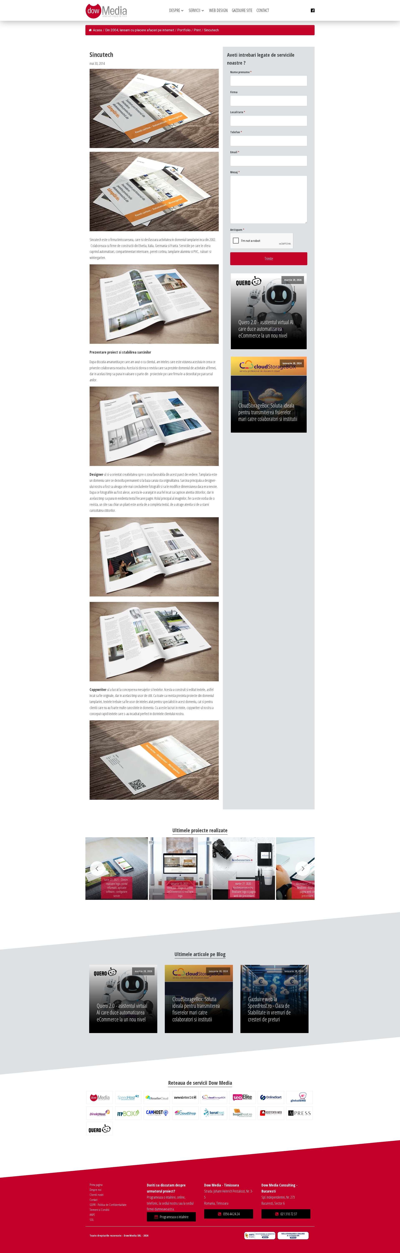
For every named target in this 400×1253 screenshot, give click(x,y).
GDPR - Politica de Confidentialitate (108, 1205)
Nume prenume (241, 72)
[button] (171, 1217)
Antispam (237, 230)
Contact (93, 1200)
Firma (234, 92)
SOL (92, 1220)
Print (197, 30)
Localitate (237, 112)
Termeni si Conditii (99, 1210)
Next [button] (302, 868)
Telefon (236, 132)
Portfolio (184, 30)
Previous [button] (97, 868)
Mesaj (235, 172)
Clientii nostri (97, 1195)
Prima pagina (96, 1185)
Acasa (97, 30)
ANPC (92, 1215)
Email (234, 152)
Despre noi (95, 1190)
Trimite (269, 258)
